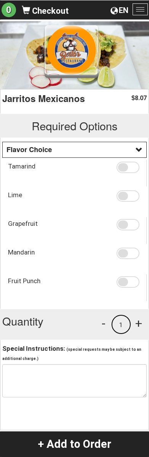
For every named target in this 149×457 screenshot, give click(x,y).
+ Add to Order (74, 444)
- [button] (103, 323)
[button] (129, 167)
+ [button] (138, 323)
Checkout (49, 11)
